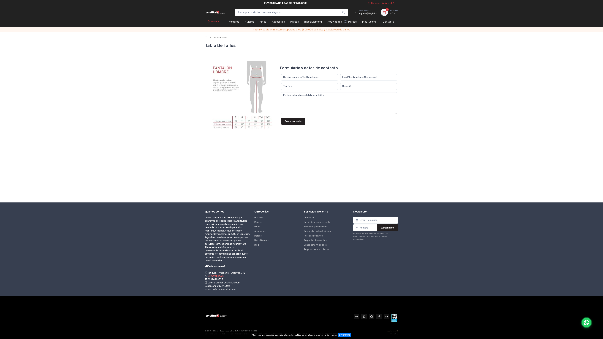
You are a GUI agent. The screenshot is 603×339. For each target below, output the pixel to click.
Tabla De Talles (219, 37)
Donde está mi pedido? (382, 3)
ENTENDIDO (344, 335)
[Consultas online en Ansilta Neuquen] (356, 316)
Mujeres (249, 21)
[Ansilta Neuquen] (216, 12)
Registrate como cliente (316, 249)
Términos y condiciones (316, 226)
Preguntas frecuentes (315, 240)
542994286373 (216, 276)
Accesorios (278, 21)
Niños (263, 21)
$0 (394, 12)
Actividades (335, 21)
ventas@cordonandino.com (221, 289)
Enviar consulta (293, 121)
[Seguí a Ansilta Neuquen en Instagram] (371, 316)
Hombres (234, 21)
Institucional (369, 21)
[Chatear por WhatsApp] (586, 322)
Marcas (294, 21)
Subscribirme (387, 227)
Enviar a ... (216, 21)
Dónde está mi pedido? (315, 245)
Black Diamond (313, 21)
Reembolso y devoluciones (317, 231)
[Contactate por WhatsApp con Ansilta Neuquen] (364, 316)
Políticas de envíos (313, 235)
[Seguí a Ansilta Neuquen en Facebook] (379, 316)
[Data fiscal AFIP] (394, 318)
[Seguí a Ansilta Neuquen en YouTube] (386, 316)
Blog (256, 245)
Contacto (388, 21)
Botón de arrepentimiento (317, 222)
